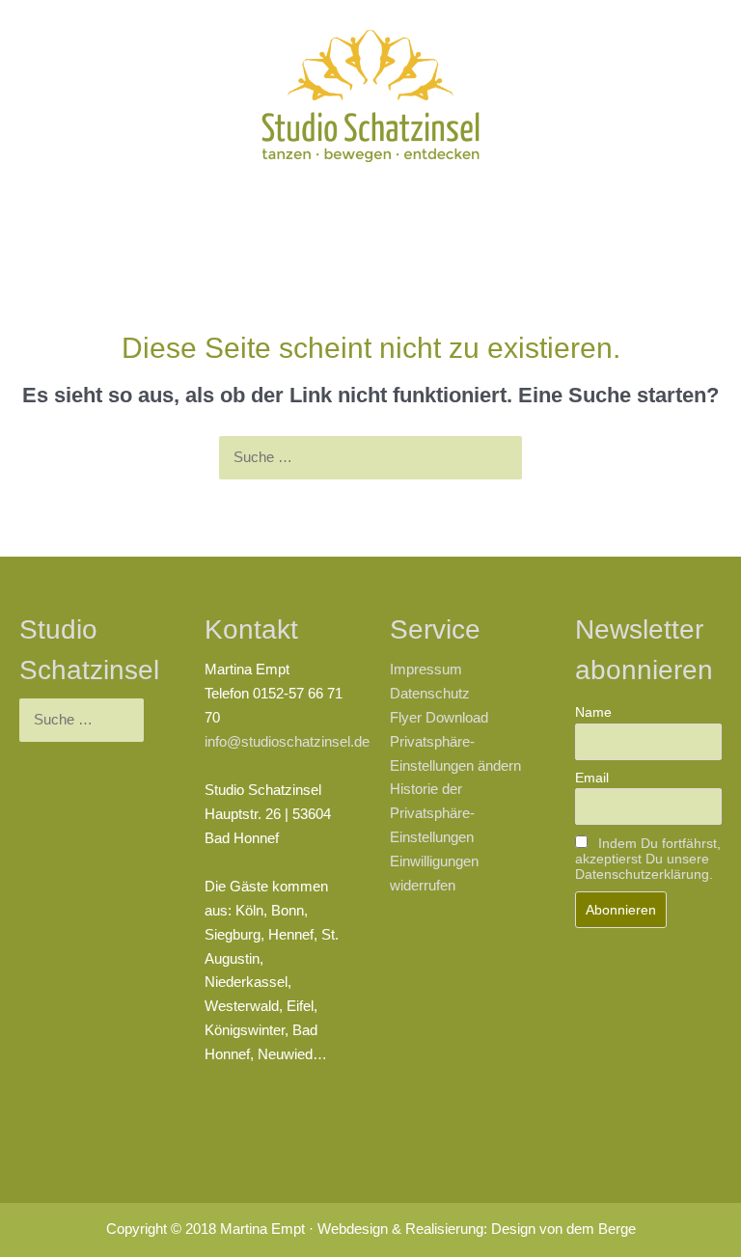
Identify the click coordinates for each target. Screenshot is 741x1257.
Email (592, 777)
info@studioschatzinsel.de (287, 742)
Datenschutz (430, 693)
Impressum (426, 669)
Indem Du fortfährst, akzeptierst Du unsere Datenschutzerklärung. (648, 858)
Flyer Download (439, 717)
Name (593, 712)
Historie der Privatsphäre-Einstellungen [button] (432, 813)
